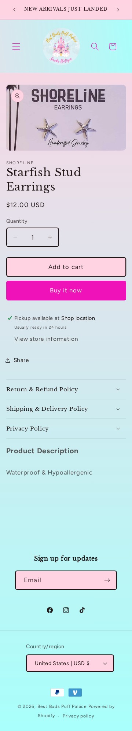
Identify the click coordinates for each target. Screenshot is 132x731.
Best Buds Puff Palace (62, 706)
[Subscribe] (107, 580)
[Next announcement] (118, 10)
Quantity (17, 221)
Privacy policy (78, 716)
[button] (16, 46)
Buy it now (66, 290)
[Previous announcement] (14, 10)
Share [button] (21, 360)
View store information (46, 338)
